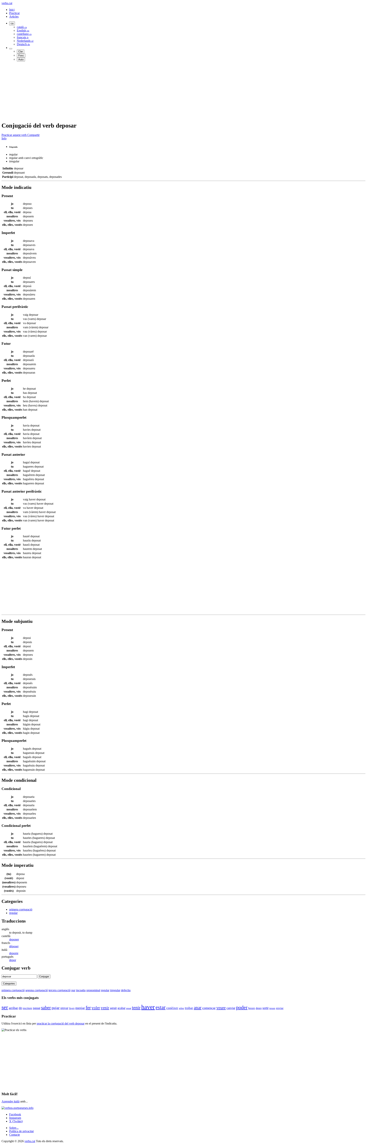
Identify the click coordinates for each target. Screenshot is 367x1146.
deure (259, 1008)
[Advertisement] (116, 91)
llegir (72, 1008)
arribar (13, 1008)
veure (221, 1007)
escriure (27, 1008)
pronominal (93, 990)
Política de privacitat (21, 1131)
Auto (21, 59)
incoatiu (81, 990)
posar (128, 1008)
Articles (14, 16)
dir (20, 1008)
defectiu (126, 990)
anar (197, 1007)
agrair (113, 1008)
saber (46, 1007)
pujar (56, 1008)
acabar (121, 1008)
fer (88, 1007)
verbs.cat (7, 3)
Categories (9, 983)
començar (209, 1008)
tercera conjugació (60, 990)
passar (36, 1008)
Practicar (14, 13)
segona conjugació (36, 990)
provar (64, 1008)
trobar (189, 1008)
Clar (20, 51)
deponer (14, 939)
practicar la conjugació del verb (60, 1023)
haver (148, 1007)
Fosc (21, 55)
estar (161, 1007)
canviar (231, 1008)
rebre (181, 1008)
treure (272, 1008)
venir (105, 1008)
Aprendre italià (10, 1101)
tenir (136, 1007)
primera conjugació (20, 909)
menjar (80, 1008)
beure (251, 1008)
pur (73, 990)
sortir (265, 1008)
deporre (13, 953)
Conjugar (44, 976)
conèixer (172, 1008)
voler (96, 1008)
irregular (115, 990)
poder (242, 1007)
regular (13, 913)
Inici (12, 9)
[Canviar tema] (10, 48)
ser (5, 1007)
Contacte (14, 1134)
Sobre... (14, 1127)
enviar (279, 1008)
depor (12, 960)
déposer (14, 946)
